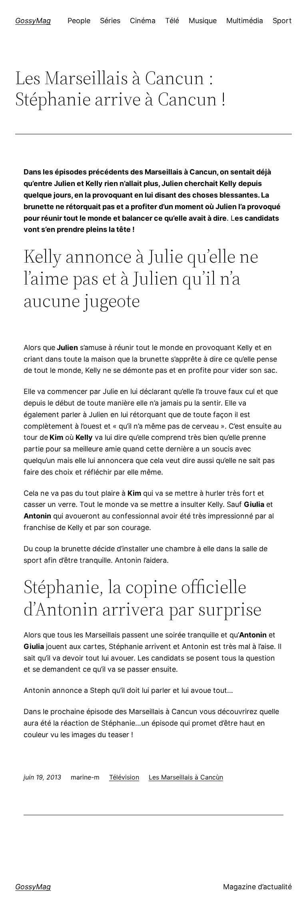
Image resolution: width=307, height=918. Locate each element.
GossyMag (33, 20)
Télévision (124, 777)
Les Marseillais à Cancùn (186, 777)
